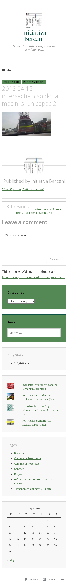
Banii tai (19, 453)
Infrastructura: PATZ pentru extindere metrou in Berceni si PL (40, 410)
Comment (54, 259)
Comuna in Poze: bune (27, 458)
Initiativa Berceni (34, 36)
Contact (19, 469)
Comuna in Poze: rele (26, 463)
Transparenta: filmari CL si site (32, 489)
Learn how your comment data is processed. (33, 277)
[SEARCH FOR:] (34, 332)
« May (10, 560)
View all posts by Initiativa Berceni (23, 189)
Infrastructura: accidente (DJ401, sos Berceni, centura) (36, 209)
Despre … (19, 474)
